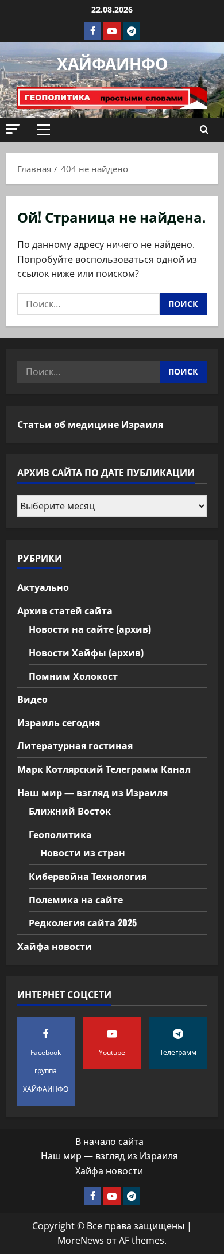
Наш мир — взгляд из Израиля (92, 792)
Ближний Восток (70, 810)
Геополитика (60, 834)
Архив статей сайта (65, 610)
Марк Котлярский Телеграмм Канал (104, 769)
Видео (32, 699)
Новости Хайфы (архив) (86, 652)
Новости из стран (82, 852)
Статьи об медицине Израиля (90, 424)
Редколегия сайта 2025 (83, 922)
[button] (13, 129)
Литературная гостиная (75, 745)
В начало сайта (109, 1141)
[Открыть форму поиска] (204, 130)
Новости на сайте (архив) (90, 629)
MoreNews (80, 1240)
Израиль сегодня (58, 722)
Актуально (43, 587)
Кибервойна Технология (87, 876)
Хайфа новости (54, 946)
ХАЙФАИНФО (112, 63)
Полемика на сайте (76, 899)
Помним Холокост (73, 676)
